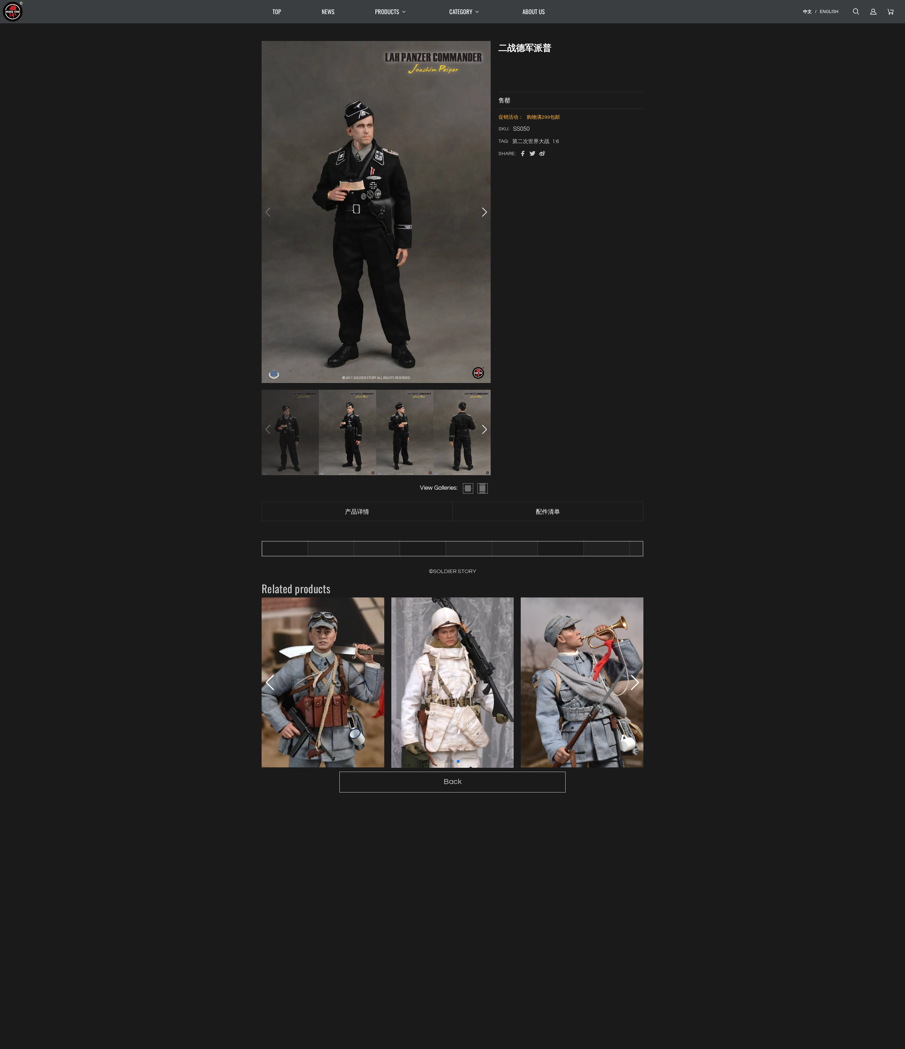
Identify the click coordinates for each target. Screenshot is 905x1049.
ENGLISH (829, 11)
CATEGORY (460, 11)
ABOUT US (533, 11)
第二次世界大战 (530, 141)
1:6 (555, 141)
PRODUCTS (387, 11)
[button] (484, 212)
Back (453, 782)
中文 (807, 11)
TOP (277, 11)
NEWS (328, 11)
